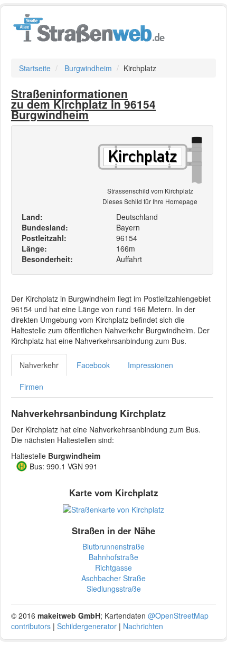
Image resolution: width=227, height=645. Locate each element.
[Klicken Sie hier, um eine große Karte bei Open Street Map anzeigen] (113, 508)
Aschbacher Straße (113, 578)
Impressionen (150, 365)
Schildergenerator (87, 626)
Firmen (31, 386)
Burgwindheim (88, 68)
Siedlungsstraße (114, 588)
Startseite (35, 68)
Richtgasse (113, 567)
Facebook (93, 365)
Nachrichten (143, 626)
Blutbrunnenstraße (113, 546)
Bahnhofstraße (113, 557)
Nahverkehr (39, 365)
